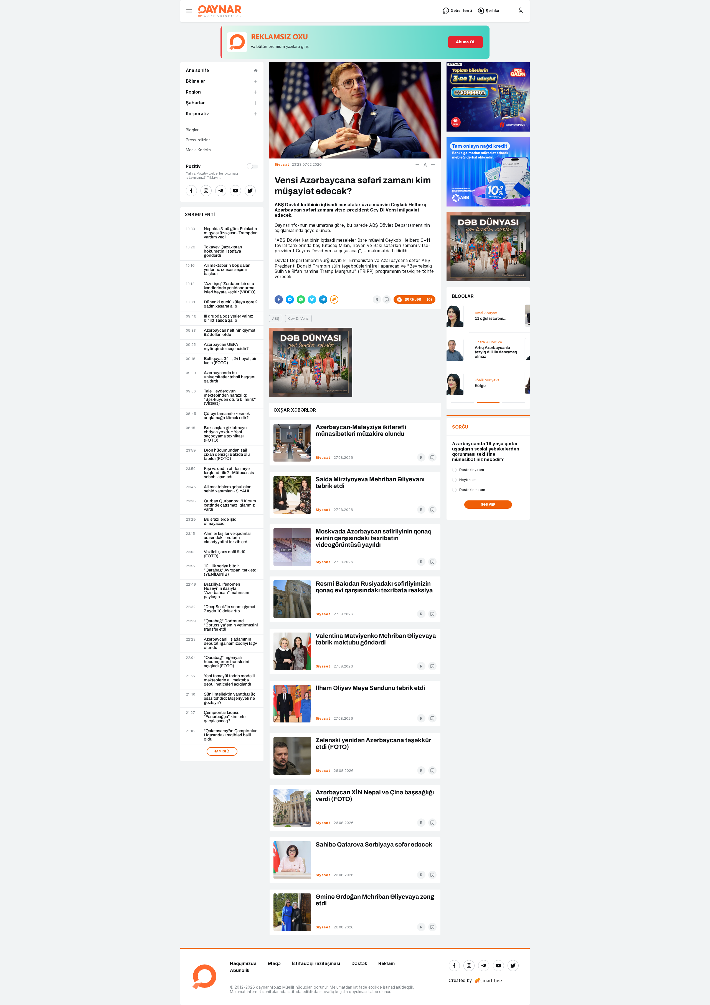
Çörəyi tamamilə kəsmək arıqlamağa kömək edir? (227, 416)
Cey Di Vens (298, 318)
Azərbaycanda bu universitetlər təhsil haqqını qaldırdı (229, 377)
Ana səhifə (197, 70)
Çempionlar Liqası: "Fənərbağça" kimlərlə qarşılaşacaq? (224, 717)
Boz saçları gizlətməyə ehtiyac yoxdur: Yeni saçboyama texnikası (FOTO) (225, 434)
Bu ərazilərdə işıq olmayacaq (220, 521)
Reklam (386, 963)
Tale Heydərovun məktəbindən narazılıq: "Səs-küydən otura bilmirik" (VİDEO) (230, 397)
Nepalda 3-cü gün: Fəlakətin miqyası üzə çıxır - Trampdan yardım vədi (231, 233)
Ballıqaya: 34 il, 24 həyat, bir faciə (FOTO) (230, 361)
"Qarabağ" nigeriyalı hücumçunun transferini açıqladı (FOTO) (226, 662)
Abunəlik (239, 970)
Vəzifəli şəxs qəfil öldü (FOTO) (224, 554)
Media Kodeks (198, 150)
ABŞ (275, 318)
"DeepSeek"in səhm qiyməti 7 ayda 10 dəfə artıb (230, 609)
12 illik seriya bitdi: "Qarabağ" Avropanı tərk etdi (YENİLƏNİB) (231, 570)
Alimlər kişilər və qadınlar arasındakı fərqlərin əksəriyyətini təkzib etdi (227, 538)
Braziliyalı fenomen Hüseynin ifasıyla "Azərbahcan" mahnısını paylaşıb (226, 590)
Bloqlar (192, 130)
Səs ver (488, 505)
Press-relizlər (198, 140)
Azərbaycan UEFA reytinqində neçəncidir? (226, 346)
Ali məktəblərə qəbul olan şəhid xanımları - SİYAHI (228, 489)
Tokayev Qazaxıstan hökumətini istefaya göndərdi (223, 251)
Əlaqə (274, 963)
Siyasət (323, 457)
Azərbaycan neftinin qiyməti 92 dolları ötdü (230, 332)
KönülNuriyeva (464, 380)
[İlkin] (425, 164)
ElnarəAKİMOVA (466, 342)
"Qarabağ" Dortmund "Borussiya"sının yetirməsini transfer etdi (231, 625)
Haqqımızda (243, 963)
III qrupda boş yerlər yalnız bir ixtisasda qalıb (228, 318)
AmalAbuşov (463, 313)
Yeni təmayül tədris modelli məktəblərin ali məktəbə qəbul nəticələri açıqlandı (229, 680)
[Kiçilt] (417, 164)
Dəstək (359, 963)
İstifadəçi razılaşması (316, 963)
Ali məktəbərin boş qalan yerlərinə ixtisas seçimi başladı (227, 269)
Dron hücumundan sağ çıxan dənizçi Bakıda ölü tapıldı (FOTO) (227, 454)
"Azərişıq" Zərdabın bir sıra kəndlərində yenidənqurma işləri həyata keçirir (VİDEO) (229, 288)
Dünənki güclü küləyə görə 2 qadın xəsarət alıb (231, 304)
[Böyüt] (432, 164)
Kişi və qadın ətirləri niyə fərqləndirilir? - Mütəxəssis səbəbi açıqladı (229, 473)
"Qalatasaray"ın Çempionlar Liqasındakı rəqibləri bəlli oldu (230, 735)
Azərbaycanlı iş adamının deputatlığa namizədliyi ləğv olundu (230, 643)
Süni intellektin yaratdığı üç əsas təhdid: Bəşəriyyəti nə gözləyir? (229, 698)
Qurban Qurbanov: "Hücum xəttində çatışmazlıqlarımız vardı (230, 505)
